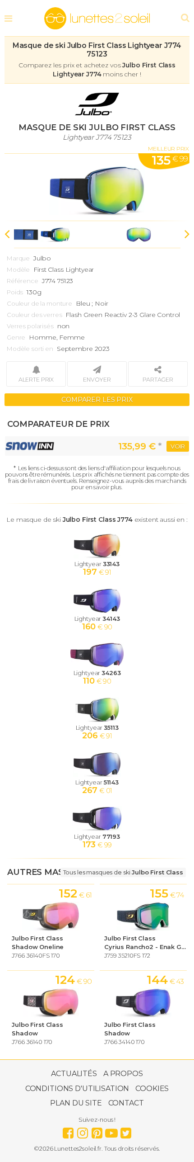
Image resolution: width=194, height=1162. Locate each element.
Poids (15, 292)
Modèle (18, 269)
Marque (18, 258)
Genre (16, 337)
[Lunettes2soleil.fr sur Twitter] (126, 1130)
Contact (126, 1103)
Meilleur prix (168, 148)
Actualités (74, 1073)
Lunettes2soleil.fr (97, 18)
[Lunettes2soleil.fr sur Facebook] (68, 1130)
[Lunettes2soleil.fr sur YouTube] (111, 1130)
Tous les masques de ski (123, 872)
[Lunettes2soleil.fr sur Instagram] (82, 1130)
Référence (22, 280)
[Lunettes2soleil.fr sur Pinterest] (97, 1130)
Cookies (152, 1088)
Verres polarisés (30, 326)
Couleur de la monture (39, 303)
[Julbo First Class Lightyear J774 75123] (97, 187)
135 (170, 160)
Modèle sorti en (30, 348)
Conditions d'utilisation (77, 1088)
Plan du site (76, 1103)
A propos (123, 1073)
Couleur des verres (34, 314)
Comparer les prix (97, 400)
